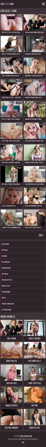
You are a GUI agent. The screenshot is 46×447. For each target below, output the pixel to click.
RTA (23, 442)
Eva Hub (7, 4)
